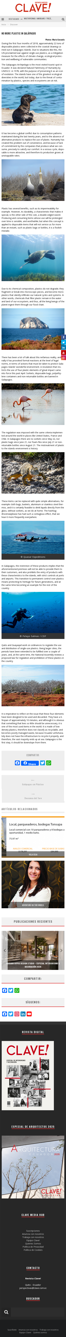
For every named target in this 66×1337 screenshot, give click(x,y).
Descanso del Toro (33, 798)
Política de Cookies (33, 1249)
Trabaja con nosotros (33, 1237)
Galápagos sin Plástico (33, 784)
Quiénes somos (40, 1332)
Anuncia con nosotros (33, 1234)
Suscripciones (33, 1230)
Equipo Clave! (33, 1240)
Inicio (4, 24)
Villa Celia (33, 854)
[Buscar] (64, 19)
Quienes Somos (33, 1243)
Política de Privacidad (33, 1246)
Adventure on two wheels (33, 905)
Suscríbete (12, 1329)
